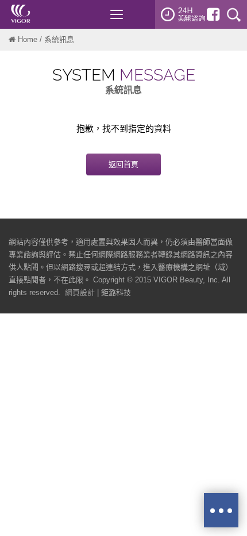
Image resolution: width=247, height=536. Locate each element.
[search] (233, 14)
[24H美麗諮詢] (183, 14)
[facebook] (213, 14)
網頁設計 (80, 292)
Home (27, 39)
